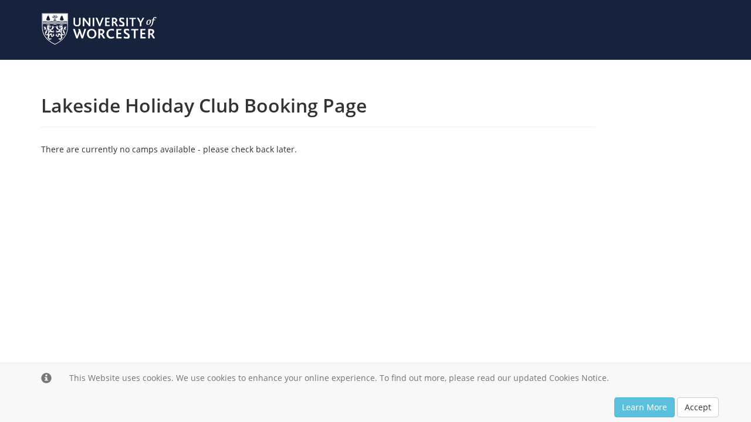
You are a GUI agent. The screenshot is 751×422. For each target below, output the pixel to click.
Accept (698, 407)
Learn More (644, 407)
